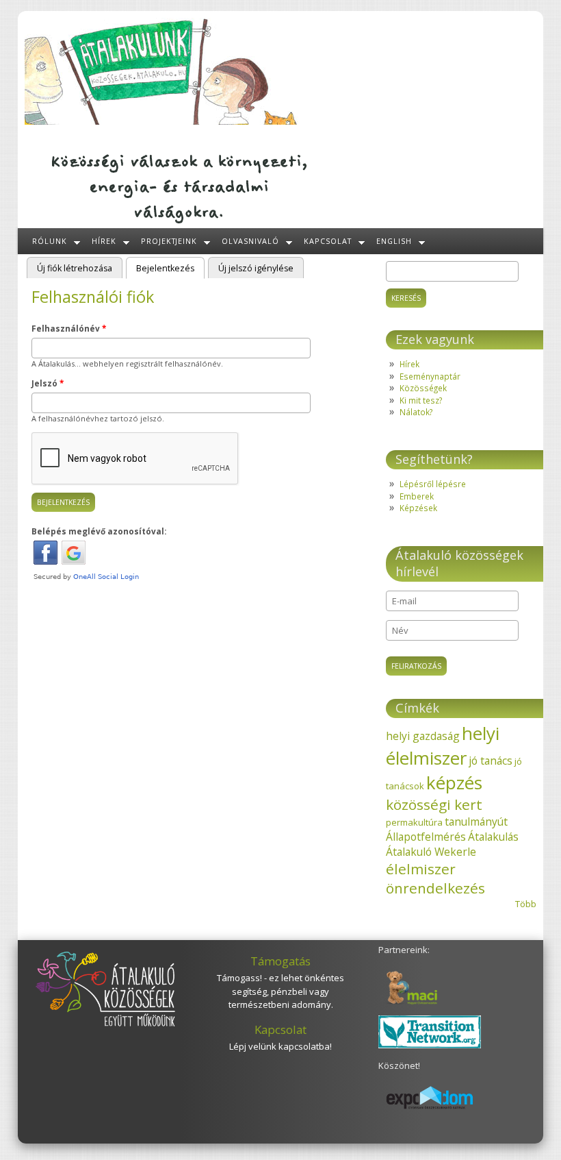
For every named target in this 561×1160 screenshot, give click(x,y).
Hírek (104, 241)
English (394, 241)
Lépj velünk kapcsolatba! (280, 1046)
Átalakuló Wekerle (431, 851)
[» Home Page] (162, 121)
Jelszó (47, 383)
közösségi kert (434, 804)
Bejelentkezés (170, 268)
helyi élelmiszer (442, 745)
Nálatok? (416, 411)
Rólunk (49, 241)
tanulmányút (476, 821)
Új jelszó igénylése (255, 268)
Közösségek (423, 387)
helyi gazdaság (423, 735)
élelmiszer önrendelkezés (435, 878)
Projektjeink (169, 241)
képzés (454, 782)
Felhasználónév (68, 328)
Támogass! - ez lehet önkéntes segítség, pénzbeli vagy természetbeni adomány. (280, 991)
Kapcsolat (328, 241)
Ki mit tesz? (421, 400)
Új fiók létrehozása (74, 268)
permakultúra (414, 822)
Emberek (417, 496)
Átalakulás (493, 836)
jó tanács (490, 760)
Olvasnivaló (250, 241)
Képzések (418, 507)
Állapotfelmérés (426, 836)
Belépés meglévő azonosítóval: (98, 531)
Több (525, 904)
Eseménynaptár (430, 376)
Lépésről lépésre (433, 483)
